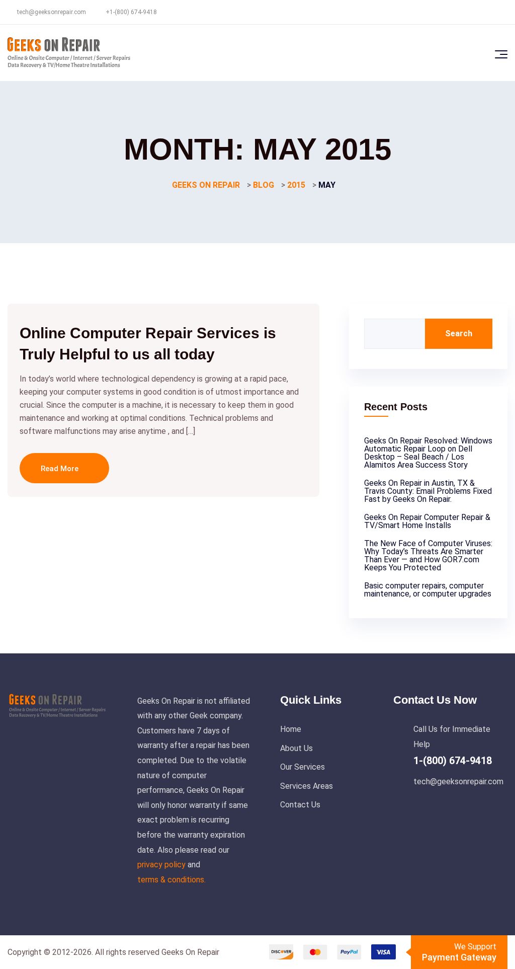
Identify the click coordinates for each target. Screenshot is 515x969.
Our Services (302, 767)
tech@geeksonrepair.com (51, 12)
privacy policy (161, 864)
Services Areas (306, 786)
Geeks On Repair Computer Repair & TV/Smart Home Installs (427, 521)
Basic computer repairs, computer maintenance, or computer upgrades (427, 590)
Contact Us (300, 804)
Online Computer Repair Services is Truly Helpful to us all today (148, 343)
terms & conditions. (171, 879)
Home (290, 729)
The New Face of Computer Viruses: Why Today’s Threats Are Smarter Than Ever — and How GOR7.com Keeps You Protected (428, 555)
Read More (60, 468)
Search (458, 333)
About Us (296, 748)
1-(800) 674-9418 (452, 761)
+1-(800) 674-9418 (131, 12)
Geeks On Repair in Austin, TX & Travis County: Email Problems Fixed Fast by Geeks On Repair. (428, 491)
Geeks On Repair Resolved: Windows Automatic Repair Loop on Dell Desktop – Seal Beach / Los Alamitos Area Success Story (428, 453)
